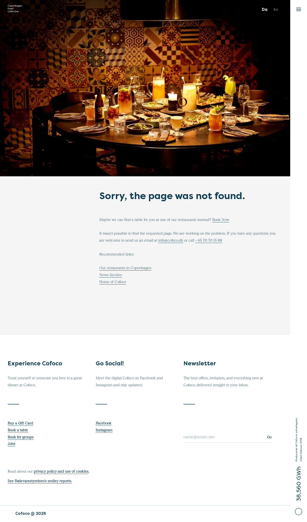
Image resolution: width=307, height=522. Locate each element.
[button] (298, 8)
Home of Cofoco (112, 282)
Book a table (18, 430)
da (264, 9)
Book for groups (21, 437)
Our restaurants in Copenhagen (125, 268)
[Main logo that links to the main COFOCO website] (15, 10)
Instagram (104, 430)
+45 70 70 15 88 (208, 240)
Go (269, 437)
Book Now (220, 220)
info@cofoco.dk (170, 240)
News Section (110, 275)
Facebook (104, 423)
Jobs (11, 444)
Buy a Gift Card (20, 423)
